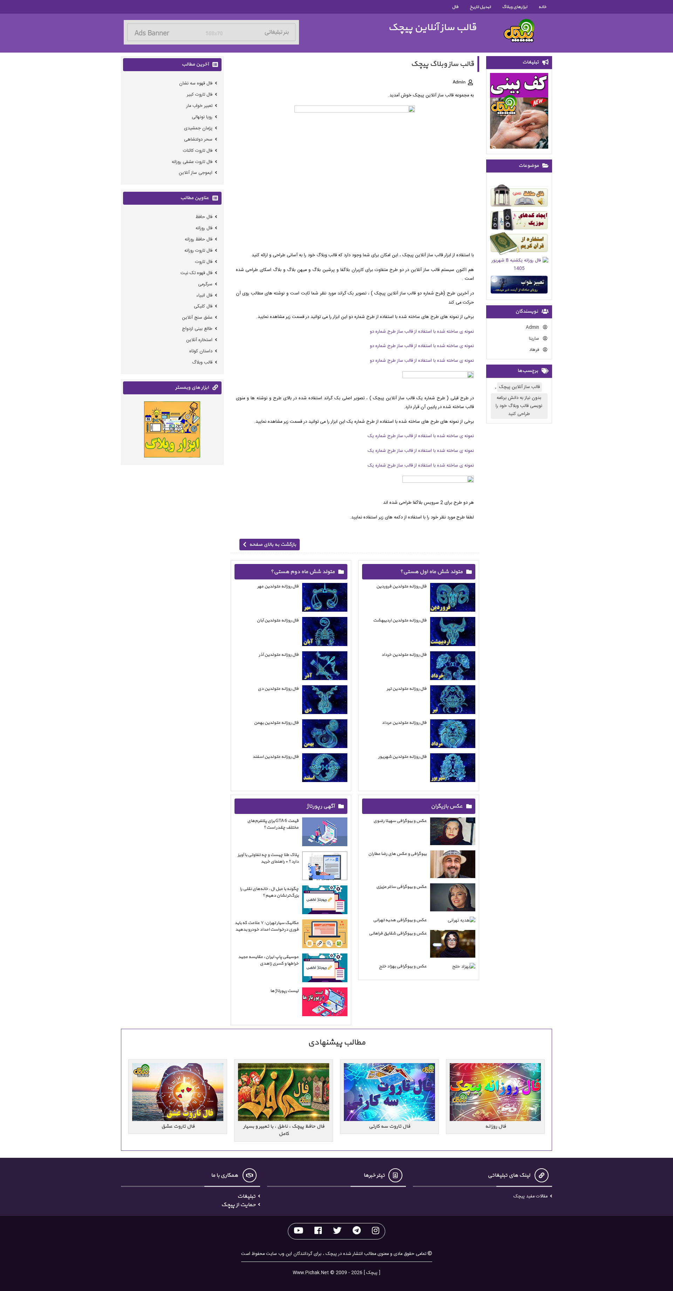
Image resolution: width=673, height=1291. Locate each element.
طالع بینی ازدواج (197, 329)
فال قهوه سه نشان (195, 83)
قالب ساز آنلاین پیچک (432, 27)
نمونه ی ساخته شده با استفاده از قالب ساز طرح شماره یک (421, 436)
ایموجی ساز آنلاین (195, 173)
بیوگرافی (420, 806)
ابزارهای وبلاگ (514, 7)
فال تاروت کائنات (197, 150)
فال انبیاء (204, 295)
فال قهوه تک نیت (196, 273)
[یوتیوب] (298, 1231)
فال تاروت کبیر (199, 94)
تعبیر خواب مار (199, 106)
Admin (533, 327)
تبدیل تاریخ (480, 7)
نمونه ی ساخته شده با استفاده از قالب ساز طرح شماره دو (422, 331)
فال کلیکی (203, 306)
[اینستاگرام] (375, 1231)
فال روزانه (204, 228)
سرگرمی (205, 284)
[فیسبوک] (318, 1231)
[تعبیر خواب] (519, 286)
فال (455, 7)
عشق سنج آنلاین (197, 317)
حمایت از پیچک (238, 1205)
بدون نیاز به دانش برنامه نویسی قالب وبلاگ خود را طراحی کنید (519, 406)
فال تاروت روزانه (198, 250)
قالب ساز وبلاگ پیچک (442, 64)
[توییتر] (337, 1231)
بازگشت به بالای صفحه (272, 544)
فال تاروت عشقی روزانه (192, 161)
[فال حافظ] (519, 197)
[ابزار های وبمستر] (172, 430)
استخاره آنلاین (199, 340)
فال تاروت (203, 261)
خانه (542, 7)
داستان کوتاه (200, 351)
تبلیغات (246, 1196)
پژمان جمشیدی (198, 128)
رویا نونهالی (202, 117)
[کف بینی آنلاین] (519, 112)
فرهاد (535, 350)
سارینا (535, 338)
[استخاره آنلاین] (519, 245)
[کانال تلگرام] (356, 1231)
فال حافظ (204, 217)
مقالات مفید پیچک (531, 1196)
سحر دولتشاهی (198, 139)
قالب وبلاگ (202, 362)
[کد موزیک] (519, 221)
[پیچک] (519, 30)
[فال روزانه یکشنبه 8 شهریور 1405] (519, 266)
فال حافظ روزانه (198, 239)
